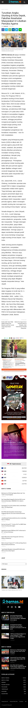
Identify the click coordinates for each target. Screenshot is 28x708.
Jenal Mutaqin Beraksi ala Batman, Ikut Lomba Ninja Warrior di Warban (13, 518)
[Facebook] (2, 29)
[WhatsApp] (9, 29)
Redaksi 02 (6, 26)
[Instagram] (11, 607)
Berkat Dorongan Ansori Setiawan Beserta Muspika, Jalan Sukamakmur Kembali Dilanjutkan (21, 325)
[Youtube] (19, 607)
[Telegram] (16, 29)
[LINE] (20, 29)
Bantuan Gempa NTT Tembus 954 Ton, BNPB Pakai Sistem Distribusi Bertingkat (13, 525)
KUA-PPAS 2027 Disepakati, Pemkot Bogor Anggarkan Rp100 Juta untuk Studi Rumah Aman (13, 512)
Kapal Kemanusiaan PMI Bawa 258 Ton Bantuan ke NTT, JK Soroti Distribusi (13, 531)
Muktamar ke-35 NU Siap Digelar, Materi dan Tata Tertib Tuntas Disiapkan (13, 494)
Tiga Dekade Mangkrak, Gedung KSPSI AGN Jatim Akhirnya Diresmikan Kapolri (13, 550)
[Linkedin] (13, 29)
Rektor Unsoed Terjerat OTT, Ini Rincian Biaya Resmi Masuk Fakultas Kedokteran (13, 543)
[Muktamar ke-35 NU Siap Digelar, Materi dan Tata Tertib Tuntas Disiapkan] (5, 651)
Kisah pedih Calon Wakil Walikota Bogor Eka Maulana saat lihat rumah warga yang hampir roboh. (7, 325)
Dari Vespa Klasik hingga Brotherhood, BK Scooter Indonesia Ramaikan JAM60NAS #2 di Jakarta (13, 500)
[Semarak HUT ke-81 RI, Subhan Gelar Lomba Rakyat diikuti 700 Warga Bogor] (5, 659)
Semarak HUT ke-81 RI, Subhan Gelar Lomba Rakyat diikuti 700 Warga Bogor (13, 506)
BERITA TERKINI (4, 9)
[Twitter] (6, 29)
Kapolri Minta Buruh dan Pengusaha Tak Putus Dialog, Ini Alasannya (12, 537)
